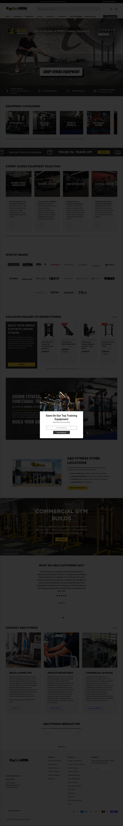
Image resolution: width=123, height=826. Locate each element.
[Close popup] (81, 389)
